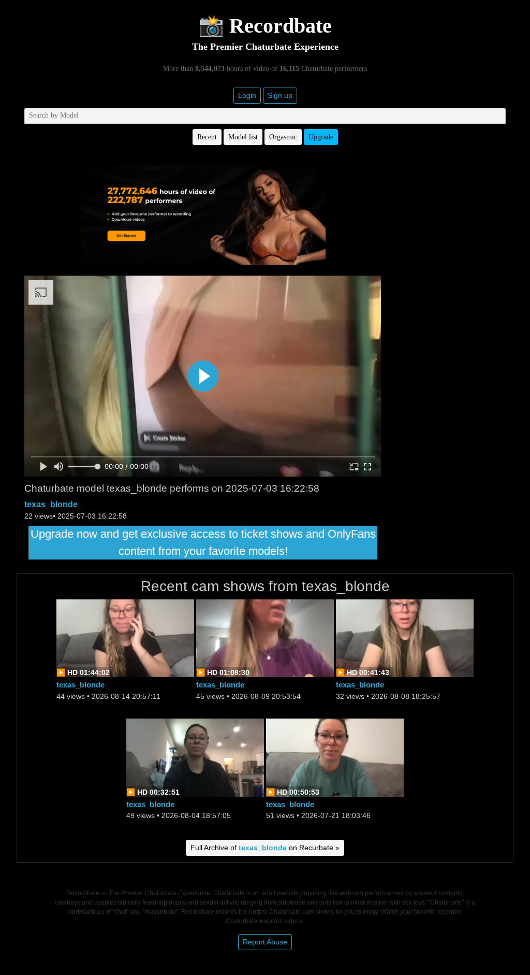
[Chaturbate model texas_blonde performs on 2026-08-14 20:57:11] (125, 637)
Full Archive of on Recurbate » (265, 847)
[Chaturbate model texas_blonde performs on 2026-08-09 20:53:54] (265, 637)
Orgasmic (283, 137)
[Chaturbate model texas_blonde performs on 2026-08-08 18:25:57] (405, 637)
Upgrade (320, 137)
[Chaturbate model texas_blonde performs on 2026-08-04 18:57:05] (195, 756)
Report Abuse (265, 942)
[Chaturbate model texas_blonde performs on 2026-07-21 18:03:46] (335, 756)
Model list (243, 137)
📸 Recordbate (265, 25)
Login (247, 95)
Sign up (280, 95)
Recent (207, 137)
